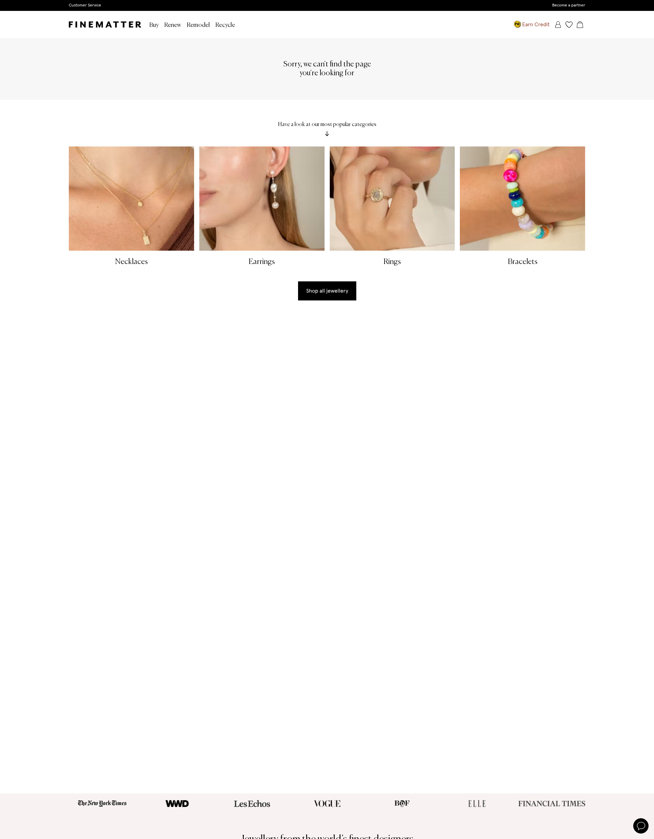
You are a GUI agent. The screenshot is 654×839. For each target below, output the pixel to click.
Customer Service (85, 5)
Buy (154, 25)
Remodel (198, 25)
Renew (172, 25)
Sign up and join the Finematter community (327, 5)
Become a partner (568, 5)
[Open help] (641, 826)
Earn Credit (536, 24)
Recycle (225, 25)
